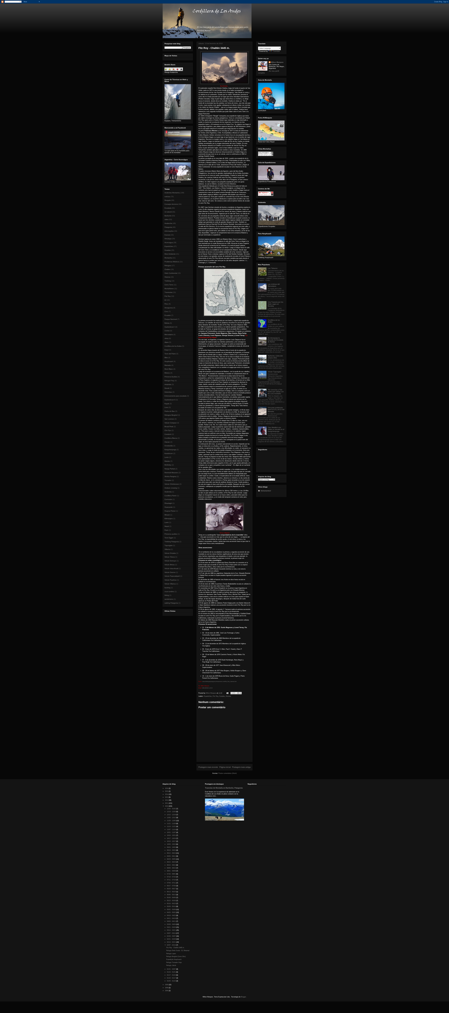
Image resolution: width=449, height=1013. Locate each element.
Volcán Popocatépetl (172, 576)
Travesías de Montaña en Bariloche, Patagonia (224, 788)
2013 (167, 797)
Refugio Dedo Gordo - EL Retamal (177, 950)
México (167, 373)
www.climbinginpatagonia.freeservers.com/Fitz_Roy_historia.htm (219, 681)
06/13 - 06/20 (171, 892)
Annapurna (169, 308)
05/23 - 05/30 (171, 900)
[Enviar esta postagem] (227, 693)
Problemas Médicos (172, 262)
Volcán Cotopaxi (170, 423)
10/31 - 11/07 (171, 832)
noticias (167, 196)
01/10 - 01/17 (171, 978)
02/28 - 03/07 (171, 936)
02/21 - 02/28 (171, 939)
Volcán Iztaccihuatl (171, 568)
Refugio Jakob (171, 965)
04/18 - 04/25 (171, 915)
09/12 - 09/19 (171, 853)
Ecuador (168, 315)
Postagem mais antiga (241, 767)
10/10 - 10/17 (171, 841)
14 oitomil (168, 212)
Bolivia (167, 323)
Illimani (167, 515)
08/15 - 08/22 (171, 865)
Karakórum (169, 453)
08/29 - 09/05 (171, 859)
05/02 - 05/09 (171, 909)
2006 (167, 990)
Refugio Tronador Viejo (174, 962)
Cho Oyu (168, 430)
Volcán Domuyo (170, 561)
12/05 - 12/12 (171, 817)
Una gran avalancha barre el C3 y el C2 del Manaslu (276, 409)
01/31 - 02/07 (171, 969)
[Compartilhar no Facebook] (238, 693)
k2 (165, 300)
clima (166, 338)
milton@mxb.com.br (207, 688)
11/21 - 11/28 (171, 823)
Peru (166, 304)
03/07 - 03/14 (171, 933)
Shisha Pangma (170, 476)
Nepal (167, 526)
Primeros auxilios (171, 534)
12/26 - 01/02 (171, 809)
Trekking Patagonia (172, 542)
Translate (276, 51)
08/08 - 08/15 (171, 868)
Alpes (167, 342)
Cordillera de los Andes (173, 346)
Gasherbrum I (170, 327)
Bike (166, 357)
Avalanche (168, 223)
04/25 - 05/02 (171, 912)
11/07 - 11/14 (171, 829)
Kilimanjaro (169, 518)
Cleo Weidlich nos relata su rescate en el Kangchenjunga (276, 429)
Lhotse (167, 331)
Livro (166, 407)
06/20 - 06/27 (171, 889)
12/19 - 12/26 (171, 811)
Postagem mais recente (208, 767)
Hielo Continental (171, 273)
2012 (167, 800)
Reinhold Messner (171, 473)
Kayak (167, 404)
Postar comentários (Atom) (227, 773)
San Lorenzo (169, 419)
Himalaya (168, 239)
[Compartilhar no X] (236, 693)
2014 (167, 794)
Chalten (167, 269)
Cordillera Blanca (171, 438)
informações (169, 231)
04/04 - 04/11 (171, 921)
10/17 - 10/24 (171, 838)
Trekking (168, 281)
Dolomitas (168, 392)
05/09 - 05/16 (171, 906)
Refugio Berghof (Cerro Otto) (176, 956)
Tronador (168, 480)
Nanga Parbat (170, 469)
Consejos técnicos (171, 204)
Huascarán (169, 507)
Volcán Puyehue (170, 580)
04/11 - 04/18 (171, 918)
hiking (167, 595)
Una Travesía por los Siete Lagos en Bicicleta (275, 304)
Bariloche (168, 216)
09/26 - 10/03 (171, 847)
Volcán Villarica (170, 584)
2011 (167, 803)
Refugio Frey (169, 381)
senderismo (169, 599)
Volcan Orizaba (170, 553)
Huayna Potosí (170, 511)
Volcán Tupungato (274, 372)
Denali (167, 388)
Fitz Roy (215, 696)
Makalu (167, 461)
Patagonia (168, 227)
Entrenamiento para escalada (175, 396)
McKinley (168, 465)
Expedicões (208, 696)
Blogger (243, 997)
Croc (166, 311)
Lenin (167, 457)
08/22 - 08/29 (171, 862)
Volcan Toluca (170, 557)
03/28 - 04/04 (171, 924)
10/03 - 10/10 (171, 844)
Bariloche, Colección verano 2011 (275, 357)
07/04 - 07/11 (171, 883)
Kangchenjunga (170, 449)
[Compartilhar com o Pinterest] (240, 693)
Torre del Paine (170, 354)
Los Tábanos (272, 268)
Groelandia (169, 446)
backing (167, 588)
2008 (167, 988)
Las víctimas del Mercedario (274, 285)
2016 (167, 788)
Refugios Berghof (171, 415)
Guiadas (222, 696)
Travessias (168, 292)
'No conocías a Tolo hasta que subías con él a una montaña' (276, 392)
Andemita (168, 492)
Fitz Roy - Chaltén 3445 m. (175, 947)
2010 (167, 806)
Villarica (167, 549)
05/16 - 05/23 (171, 903)
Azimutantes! (266, 491)
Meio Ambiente (170, 254)
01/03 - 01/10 (171, 981)
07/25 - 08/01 (171, 874)
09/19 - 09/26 (171, 850)
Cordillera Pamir (170, 496)
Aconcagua (169, 242)
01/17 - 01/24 (171, 975)
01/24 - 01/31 (171, 972)
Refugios (168, 265)
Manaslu (168, 365)
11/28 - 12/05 (171, 820)
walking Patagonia (171, 603)
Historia (228, 696)
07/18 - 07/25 (171, 877)
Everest (167, 235)
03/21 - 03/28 (171, 927)
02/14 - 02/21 (171, 942)
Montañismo (169, 288)
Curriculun (168, 499)
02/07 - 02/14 (171, 945)
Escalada (168, 208)
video (166, 219)
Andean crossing (171, 488)
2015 (167, 791)
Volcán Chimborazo (172, 484)
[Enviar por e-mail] (231, 693)
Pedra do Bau (170, 411)
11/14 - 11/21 (171, 826)
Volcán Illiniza (169, 565)
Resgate (168, 200)
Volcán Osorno (170, 572)
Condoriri (168, 434)
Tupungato (168, 545)
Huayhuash (169, 361)
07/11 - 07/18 (171, 880)
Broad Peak (169, 426)
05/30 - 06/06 (171, 897)
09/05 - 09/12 (171, 856)
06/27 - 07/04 (171, 886)
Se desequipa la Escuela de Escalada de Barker (275, 340)
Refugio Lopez (171, 953)
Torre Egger (169, 538)
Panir (166, 530)
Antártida (168, 384)
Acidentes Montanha (172, 193)
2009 (167, 985)
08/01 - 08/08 (171, 871)
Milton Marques (277, 62)
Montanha (168, 258)
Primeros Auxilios (171, 377)
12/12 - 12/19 (171, 815)
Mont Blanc (169, 369)
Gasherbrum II (170, 400)
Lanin (167, 522)
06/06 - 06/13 (171, 894)
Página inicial (225, 767)
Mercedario (169, 334)
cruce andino (169, 591)
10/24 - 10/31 (171, 835)
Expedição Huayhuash (173, 959)
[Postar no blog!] (234, 693)
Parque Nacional (171, 319)
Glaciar (167, 442)
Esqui (167, 350)
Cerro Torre (169, 285)
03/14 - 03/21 (171, 930)
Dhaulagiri (168, 503)
